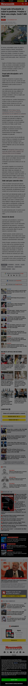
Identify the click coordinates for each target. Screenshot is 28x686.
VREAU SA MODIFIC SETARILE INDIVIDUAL (14, 683)
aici (23, 666)
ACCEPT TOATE (14, 679)
